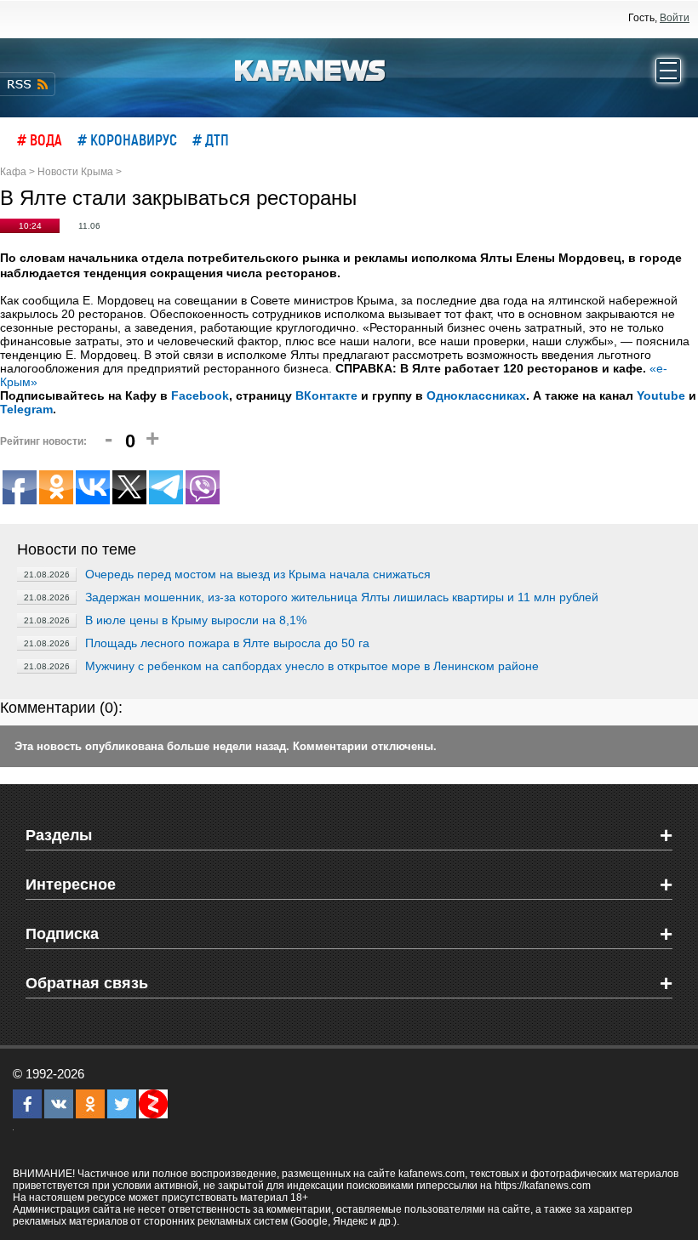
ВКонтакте (326, 395)
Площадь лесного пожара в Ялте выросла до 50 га (227, 643)
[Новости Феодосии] (310, 69)
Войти (674, 18)
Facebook (200, 395)
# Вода (39, 139)
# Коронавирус (127, 139)
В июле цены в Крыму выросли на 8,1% (195, 620)
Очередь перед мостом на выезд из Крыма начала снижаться (258, 574)
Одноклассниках (476, 395)
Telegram (26, 409)
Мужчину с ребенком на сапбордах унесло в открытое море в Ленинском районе (312, 666)
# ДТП (210, 139)
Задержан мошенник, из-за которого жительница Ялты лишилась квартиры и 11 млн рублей (341, 597)
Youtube (661, 395)
